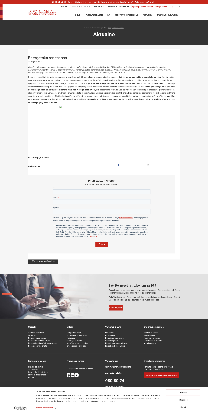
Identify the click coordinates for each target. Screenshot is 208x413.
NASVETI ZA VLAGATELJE (81, 6)
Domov (86, 28)
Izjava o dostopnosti (37, 375)
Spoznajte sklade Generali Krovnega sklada (149, 7)
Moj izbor (109, 333)
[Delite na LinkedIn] (148, 165)
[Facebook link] (68, 375)
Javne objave (149, 335)
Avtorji (31, 377)
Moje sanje (110, 335)
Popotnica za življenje (115, 338)
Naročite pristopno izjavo (78, 343)
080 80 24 (114, 380)
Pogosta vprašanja (152, 338)
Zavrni (183, 407)
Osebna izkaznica (36, 333)
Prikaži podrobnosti (44, 408)
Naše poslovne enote (37, 346)
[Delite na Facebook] (118, 165)
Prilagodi (181, 400)
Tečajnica (71, 338)
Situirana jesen (111, 340)
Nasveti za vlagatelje (99, 28)
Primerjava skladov (75, 340)
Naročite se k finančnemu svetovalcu (161, 375)
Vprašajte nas (150, 343)
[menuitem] (63, 6)
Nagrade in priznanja (37, 338)
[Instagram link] (77, 375)
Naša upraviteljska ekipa (39, 340)
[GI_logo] (42, 15)
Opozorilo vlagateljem (38, 372)
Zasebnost (33, 369)
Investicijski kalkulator (77, 346)
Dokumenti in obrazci (153, 340)
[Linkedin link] (73, 375)
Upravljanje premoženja (77, 335)
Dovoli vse (183, 393)
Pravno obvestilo (35, 367)
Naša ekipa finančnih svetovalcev (43, 343)
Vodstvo (32, 335)
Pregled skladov (74, 333)
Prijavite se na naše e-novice (81, 369)
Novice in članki (151, 333)
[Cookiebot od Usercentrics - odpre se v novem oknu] (20, 408)
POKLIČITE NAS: (118, 6)
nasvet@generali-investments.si (119, 367)
